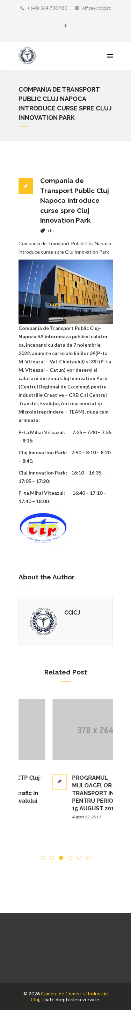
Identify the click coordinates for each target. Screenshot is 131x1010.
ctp (50, 230)
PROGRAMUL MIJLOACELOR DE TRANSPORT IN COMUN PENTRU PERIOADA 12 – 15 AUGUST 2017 (80, 793)
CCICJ (72, 612)
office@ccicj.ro (96, 8)
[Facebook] (66, 26)
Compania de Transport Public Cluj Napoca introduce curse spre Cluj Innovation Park (74, 200)
